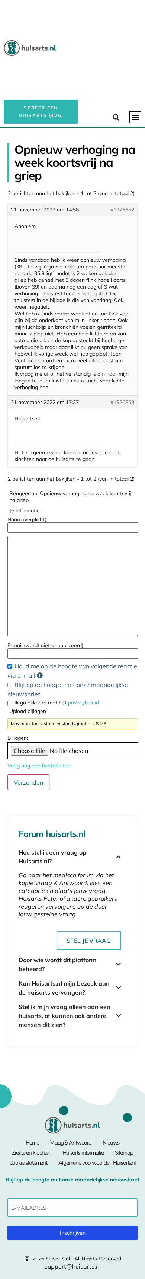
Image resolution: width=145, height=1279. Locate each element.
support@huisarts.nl (73, 1266)
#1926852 (122, 209)
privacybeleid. (84, 702)
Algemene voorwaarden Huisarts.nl (97, 1162)
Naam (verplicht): (27, 519)
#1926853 (122, 402)
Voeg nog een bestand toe (39, 765)
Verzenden (28, 782)
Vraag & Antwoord (70, 1142)
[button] (135, 117)
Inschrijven (73, 1232)
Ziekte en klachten (31, 1152)
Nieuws (111, 1142)
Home (32, 1142)
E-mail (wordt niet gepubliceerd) (45, 645)
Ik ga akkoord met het (57, 702)
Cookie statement (28, 1162)
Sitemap (124, 1152)
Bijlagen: (17, 738)
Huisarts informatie (83, 1152)
